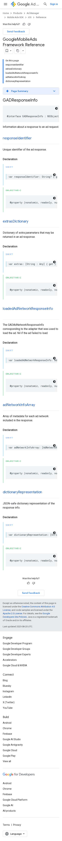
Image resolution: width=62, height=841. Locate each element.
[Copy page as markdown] (18, 51)
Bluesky (7, 685)
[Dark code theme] (56, 108)
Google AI (8, 805)
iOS (30, 17)
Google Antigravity (13, 744)
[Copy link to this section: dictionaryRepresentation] (45, 492)
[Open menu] (5, 4)
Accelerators (10, 660)
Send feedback (16, 31)
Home (6, 13)
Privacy (17, 824)
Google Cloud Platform (15, 799)
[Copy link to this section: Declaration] (20, 159)
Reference (41, 17)
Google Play (9, 755)
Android (7, 722)
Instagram (8, 691)
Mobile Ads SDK (15, 17)
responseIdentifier (17, 138)
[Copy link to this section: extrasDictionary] (31, 222)
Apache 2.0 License (12, 613)
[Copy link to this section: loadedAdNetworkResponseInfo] (6, 314)
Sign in (54, 4)
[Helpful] (24, 24)
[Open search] (45, 4)
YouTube (8, 707)
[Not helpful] (29, 24)
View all (7, 761)
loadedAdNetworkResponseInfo (28, 309)
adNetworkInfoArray (19, 405)
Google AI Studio (12, 739)
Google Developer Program (17, 643)
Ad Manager (35, 4)
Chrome (7, 728)
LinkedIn (7, 696)
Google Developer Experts (17, 654)
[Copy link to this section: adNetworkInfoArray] (38, 405)
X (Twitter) (8, 702)
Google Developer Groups (16, 649)
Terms (6, 824)
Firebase (7, 733)
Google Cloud (10, 750)
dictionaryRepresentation (22, 492)
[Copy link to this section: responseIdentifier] (35, 138)
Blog (5, 680)
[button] (31, 91)
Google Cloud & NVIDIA (15, 665)
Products (17, 13)
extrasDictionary (15, 221)
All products (9, 810)
